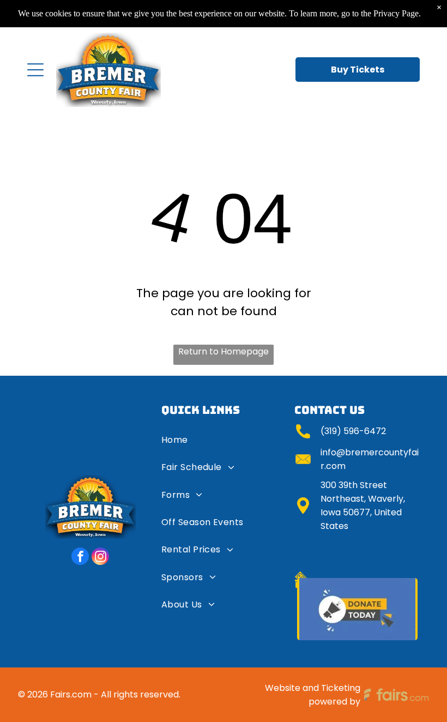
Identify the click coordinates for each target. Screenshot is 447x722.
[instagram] (100, 557)
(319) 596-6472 (353, 431)
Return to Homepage (223, 351)
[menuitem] (224, 444)
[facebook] (80, 557)
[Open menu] (35, 70)
